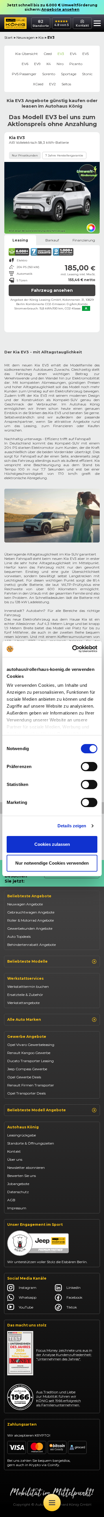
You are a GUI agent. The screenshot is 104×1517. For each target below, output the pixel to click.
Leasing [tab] (20, 240)
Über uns (14, 1159)
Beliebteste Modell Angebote (36, 1110)
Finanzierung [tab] (84, 240)
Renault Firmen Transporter (30, 1085)
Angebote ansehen (60, 9)
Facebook (74, 1297)
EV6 (25, 64)
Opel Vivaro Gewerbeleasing (30, 1044)
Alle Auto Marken (24, 1019)
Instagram (27, 1287)
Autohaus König (23, 1127)
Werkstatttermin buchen (28, 986)
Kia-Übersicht (26, 53)
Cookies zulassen (52, 844)
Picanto (75, 64)
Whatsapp (27, 1297)
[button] (97, 24)
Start (8, 37)
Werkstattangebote (23, 1003)
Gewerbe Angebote (26, 1036)
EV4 (73, 53)
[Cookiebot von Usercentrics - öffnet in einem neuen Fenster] (73, 649)
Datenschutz (18, 1192)
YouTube (26, 1307)
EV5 (85, 53)
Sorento (48, 74)
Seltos (66, 84)
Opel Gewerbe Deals (24, 1077)
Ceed (48, 53)
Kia (41, 37)
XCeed (38, 84)
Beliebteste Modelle (27, 961)
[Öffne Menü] (52, 1502)
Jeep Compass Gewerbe (27, 1069)
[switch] (89, 766)
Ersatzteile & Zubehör (25, 994)
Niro (60, 64)
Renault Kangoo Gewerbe (28, 1053)
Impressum (16, 1208)
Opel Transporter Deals (26, 1093)
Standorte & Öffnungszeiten (30, 1143)
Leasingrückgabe (21, 1135)
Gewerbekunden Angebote (29, 928)
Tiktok (71, 1307)
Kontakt (14, 1151)
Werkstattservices (25, 978)
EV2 (52, 84)
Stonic (87, 74)
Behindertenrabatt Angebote (31, 944)
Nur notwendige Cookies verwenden (52, 863)
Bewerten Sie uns (21, 1175)
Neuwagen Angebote (25, 904)
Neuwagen (25, 37)
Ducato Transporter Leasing (30, 1061)
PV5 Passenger (24, 74)
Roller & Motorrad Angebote (30, 920)
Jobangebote (18, 1184)
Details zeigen (71, 825)
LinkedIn (73, 1287)
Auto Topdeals (19, 936)
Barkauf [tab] (52, 240)
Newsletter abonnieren (26, 1167)
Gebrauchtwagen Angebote (30, 912)
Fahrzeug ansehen (52, 290)
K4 (49, 64)
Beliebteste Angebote (29, 896)
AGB (11, 1200)
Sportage (68, 74)
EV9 (37, 64)
